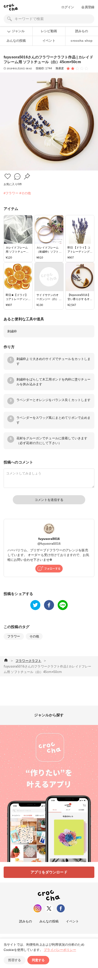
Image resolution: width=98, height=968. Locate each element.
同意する (38, 960)
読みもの (81, 31)
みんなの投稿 (16, 40)
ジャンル (18, 31)
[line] (63, 605)
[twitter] (35, 605)
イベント (48, 40)
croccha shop (82, 40)
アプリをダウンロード (49, 872)
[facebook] (49, 605)
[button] (8, 176)
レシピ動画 (49, 31)
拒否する (14, 960)
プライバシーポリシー (60, 950)
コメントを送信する (49, 500)
